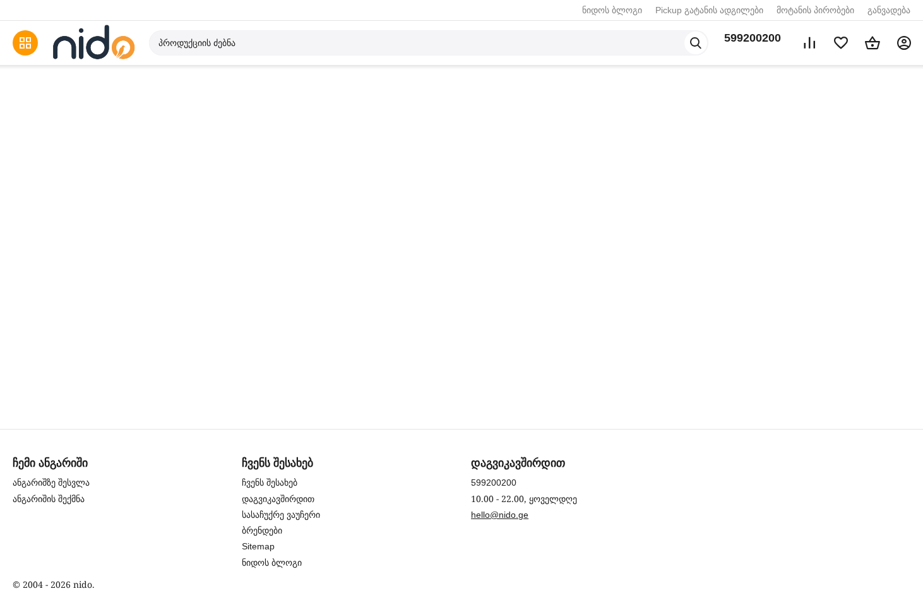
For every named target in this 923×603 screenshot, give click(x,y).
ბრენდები (262, 530)
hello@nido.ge (499, 515)
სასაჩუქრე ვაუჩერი (281, 515)
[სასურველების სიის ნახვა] (841, 43)
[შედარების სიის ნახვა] (809, 43)
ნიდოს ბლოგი (612, 10)
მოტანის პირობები (815, 10)
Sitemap (258, 546)
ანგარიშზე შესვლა (51, 482)
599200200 (752, 38)
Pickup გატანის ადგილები (709, 10)
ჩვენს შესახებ (269, 482)
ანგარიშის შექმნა (49, 499)
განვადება (888, 10)
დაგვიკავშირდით (278, 499)
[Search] (695, 43)
